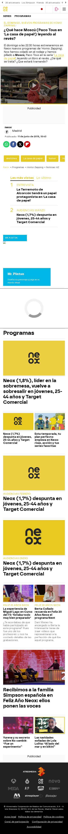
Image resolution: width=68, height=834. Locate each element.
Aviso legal (10, 817)
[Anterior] (2, 2)
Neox (6, 167)
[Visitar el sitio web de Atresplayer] (34, 795)
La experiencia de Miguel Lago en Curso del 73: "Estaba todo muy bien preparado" (17, 613)
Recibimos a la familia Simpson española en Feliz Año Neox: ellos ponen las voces (28, 698)
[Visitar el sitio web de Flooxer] (51, 795)
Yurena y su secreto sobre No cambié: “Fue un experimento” (16, 742)
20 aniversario (13, 3)
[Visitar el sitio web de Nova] (54, 781)
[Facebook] (7, 132)
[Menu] (64, 9)
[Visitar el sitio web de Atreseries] (27, 788)
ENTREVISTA (25, 185)
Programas (23, 16)
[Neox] (16, 9)
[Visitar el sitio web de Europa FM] (54, 788)
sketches (11, 158)
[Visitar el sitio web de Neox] (40, 781)
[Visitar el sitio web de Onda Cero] (40, 788)
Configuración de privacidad (47, 821)
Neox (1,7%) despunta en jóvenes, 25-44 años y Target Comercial (36, 218)
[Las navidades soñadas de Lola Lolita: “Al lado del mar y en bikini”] (50, 726)
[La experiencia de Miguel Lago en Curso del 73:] (18, 594)
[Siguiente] (65, 2)
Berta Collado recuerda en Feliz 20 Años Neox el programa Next (48, 613)
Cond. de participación (17, 821)
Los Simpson (28, 3)
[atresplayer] (56, 9)
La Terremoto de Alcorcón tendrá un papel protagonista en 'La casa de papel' (36, 195)
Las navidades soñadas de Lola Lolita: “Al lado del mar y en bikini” (47, 742)
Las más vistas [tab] (22, 178)
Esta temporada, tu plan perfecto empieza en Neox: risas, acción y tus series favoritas (48, 439)
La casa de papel (33, 158)
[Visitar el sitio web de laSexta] (27, 781)
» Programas (17, 167)
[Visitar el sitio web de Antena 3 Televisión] (13, 781)
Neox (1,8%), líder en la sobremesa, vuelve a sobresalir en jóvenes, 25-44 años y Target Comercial (32, 391)
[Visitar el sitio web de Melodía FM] (16, 795)
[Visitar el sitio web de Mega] (13, 788)
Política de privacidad (29, 817)
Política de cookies (53, 817)
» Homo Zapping (34, 167)
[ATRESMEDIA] (34, 772)
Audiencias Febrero (17, 494)
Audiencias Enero (15, 558)
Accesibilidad (34, 827)
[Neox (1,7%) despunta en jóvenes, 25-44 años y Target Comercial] (18, 422)
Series (7, 16)
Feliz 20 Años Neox (16, 605)
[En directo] (42, 9)
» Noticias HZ (51, 167)
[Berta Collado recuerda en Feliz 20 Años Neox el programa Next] (50, 594)
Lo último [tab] (43, 178)
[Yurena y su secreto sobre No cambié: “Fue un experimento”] (18, 726)
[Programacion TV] (49, 9)
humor (52, 158)
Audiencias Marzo (31, 210)
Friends (40, 3)
